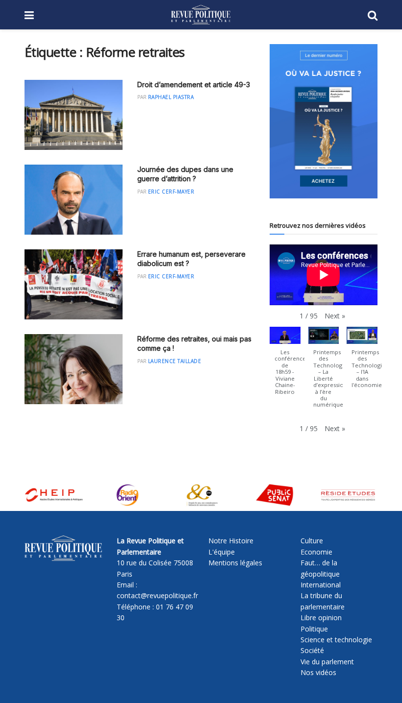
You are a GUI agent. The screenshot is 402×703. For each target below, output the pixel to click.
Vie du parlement (327, 661)
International (321, 584)
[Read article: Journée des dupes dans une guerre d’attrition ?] (74, 200)
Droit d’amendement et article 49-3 (193, 84)
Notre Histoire (230, 540)
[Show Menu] (29, 14)
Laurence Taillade (174, 361)
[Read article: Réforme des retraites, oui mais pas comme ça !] (74, 369)
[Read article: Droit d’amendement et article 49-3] (74, 115)
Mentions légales (235, 562)
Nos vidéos (318, 672)
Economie (316, 552)
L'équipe (221, 552)
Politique (314, 628)
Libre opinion (321, 617)
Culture (312, 540)
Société (312, 650)
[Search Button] (372, 14)
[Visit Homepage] (200, 14)
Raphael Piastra (171, 97)
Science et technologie (336, 639)
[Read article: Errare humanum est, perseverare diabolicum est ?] (74, 284)
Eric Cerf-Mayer (171, 191)
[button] (335, 316)
